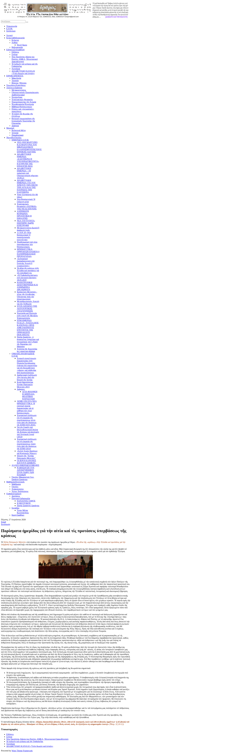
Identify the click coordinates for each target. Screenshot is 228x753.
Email (3, 522)
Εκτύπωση (5, 524)
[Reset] (27, 22)
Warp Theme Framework (22, 751)
